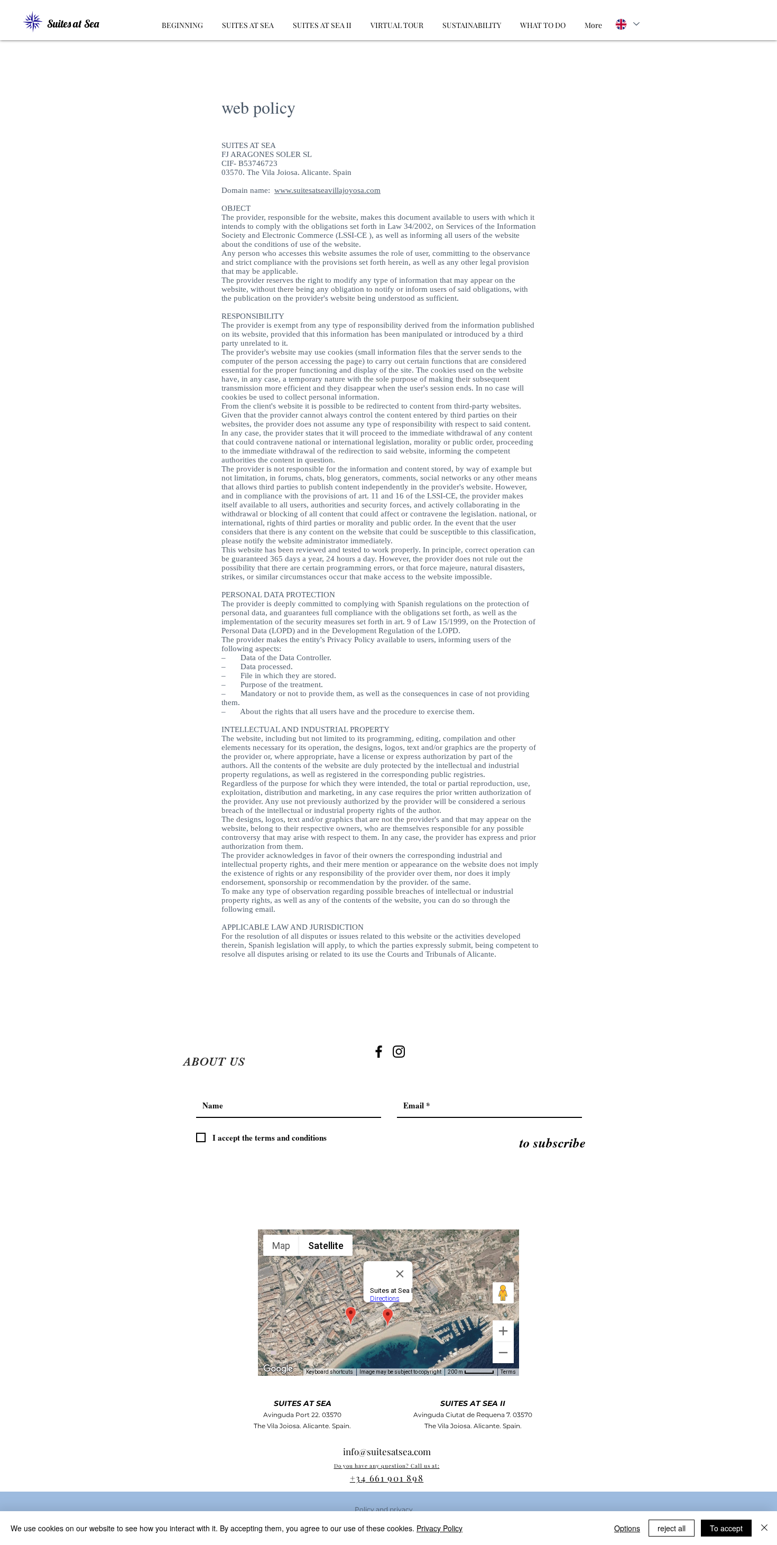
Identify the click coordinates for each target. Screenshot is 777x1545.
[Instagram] (399, 1051)
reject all (672, 1528)
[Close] (764, 1528)
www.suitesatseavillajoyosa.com (327, 190)
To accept (726, 1528)
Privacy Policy (439, 1528)
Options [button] (627, 1528)
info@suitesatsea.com (387, 1451)
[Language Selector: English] (626, 24)
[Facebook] (379, 1051)
